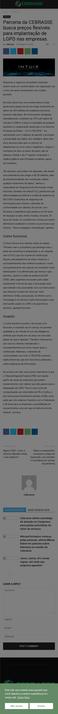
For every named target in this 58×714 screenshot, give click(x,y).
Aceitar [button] (41, 706)
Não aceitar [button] (17, 706)
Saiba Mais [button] (23, 697)
